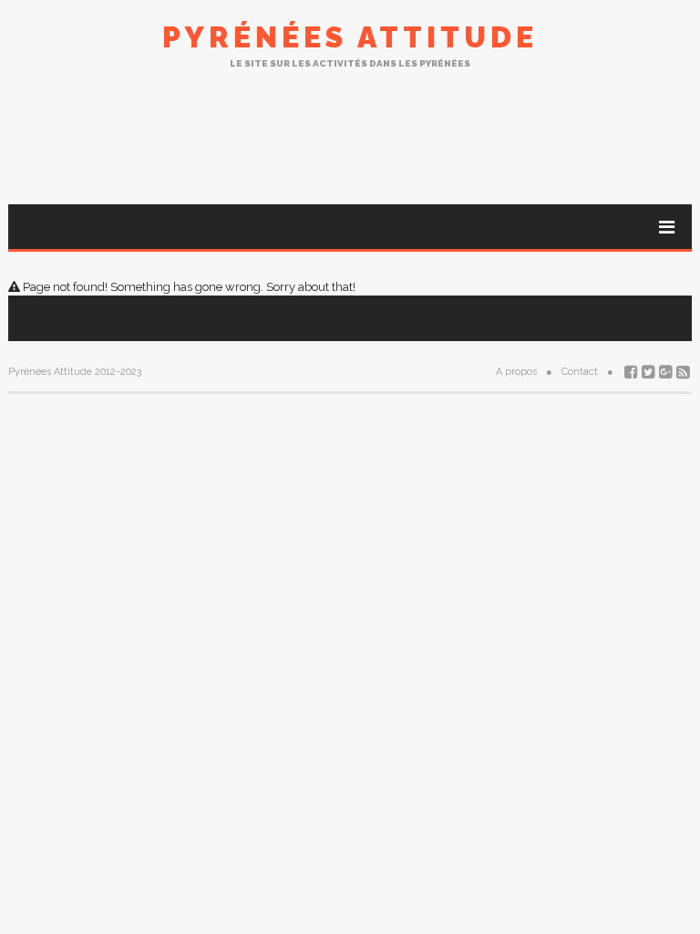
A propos (516, 372)
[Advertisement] (350, 136)
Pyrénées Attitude (350, 37)
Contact (579, 372)
